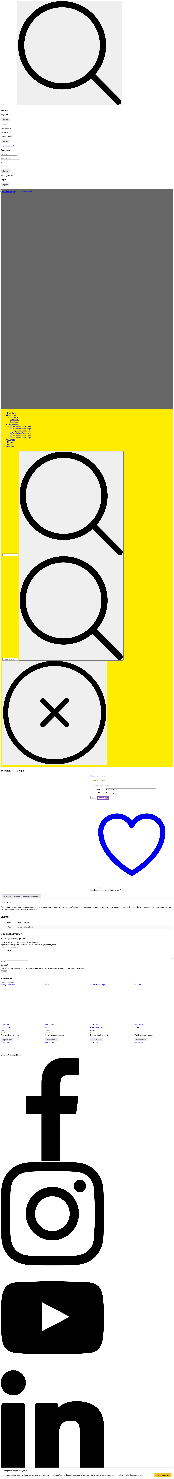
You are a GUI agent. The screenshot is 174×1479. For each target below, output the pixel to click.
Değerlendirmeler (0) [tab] (31, 896)
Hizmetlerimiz (13, 424)
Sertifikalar (14, 422)
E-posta (4, 965)
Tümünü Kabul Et (163, 1475)
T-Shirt (137, 1027)
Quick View (5, 1024)
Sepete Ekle (103, 798)
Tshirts (122, 890)
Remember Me (8, 137)
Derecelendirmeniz (8, 948)
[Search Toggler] (54, 713)
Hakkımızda (14, 417)
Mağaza (11, 440)
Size (98, 793)
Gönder (4, 972)
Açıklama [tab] (7, 896)
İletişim (11, 446)
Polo (47, 1027)
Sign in (5, 184)
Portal (10, 442)
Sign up (5, 119)
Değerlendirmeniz (8, 950)
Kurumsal (12, 415)
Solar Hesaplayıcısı (23, 431)
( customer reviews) (98, 776)
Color (98, 789)
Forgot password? (7, 146)
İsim (3, 961)
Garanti (11, 444)
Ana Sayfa (12, 413)
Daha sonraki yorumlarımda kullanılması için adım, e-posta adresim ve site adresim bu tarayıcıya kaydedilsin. (43, 968)
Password (4, 133)
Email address (6, 129)
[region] (87, 1473)
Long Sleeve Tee (8, 1027)
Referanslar (14, 420)
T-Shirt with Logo (97, 1027)
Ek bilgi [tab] (17, 896)
